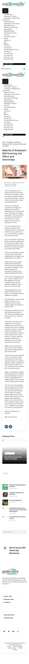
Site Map (15, 649)
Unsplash (7, 413)
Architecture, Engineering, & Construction (11, 19)
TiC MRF (20, 648)
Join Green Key (8, 618)
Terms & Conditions (18, 646)
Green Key (8, 182)
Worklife (14, 186)
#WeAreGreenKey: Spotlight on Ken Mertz (17, 485)
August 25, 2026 (13, 488)
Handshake (10, 299)
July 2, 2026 (12, 520)
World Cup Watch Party (15, 500)
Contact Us (7, 602)
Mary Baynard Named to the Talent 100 (16, 493)
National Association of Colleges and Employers (13, 207)
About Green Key (9, 615)
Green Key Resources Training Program (17, 517)
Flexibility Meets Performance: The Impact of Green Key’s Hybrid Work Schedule (18, 509)
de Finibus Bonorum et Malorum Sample (13, 458)
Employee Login (8, 59)
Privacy (9, 646)
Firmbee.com (14, 411)
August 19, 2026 (13, 496)
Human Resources (10, 453)
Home (4, 142)
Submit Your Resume (12, 61)
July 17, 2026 (12, 502)
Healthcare (10, 142)
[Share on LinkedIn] (10, 426)
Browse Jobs (8, 596)
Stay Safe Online (12, 648)
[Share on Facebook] (6, 426)
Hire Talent (9, 64)
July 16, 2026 (12, 513)
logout (10, 663)
